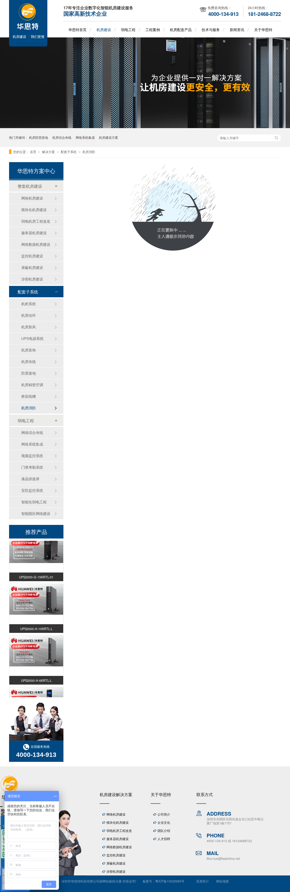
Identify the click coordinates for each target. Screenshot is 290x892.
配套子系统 (69, 151)
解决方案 (49, 151)
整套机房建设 (30, 186)
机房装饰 (28, 350)
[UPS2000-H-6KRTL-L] (36, 647)
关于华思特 (263, 29)
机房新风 (28, 326)
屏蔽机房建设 (32, 267)
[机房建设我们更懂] (28, 45)
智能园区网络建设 (35, 513)
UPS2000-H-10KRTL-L (36, 625)
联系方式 (204, 794)
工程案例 (152, 29)
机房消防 (88, 151)
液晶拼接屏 (30, 478)
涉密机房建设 (32, 279)
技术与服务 (211, 29)
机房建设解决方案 (116, 794)
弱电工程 (128, 29)
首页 (33, 151)
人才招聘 (163, 838)
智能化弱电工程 (34, 501)
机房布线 (28, 361)
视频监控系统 (32, 455)
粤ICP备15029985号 (169, 881)
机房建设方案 (108, 137)
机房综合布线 (61, 137)
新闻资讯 (237, 29)
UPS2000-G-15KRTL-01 (36, 574)
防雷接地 (28, 373)
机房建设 (104, 29)
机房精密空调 (32, 384)
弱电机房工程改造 (35, 221)
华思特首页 (77, 29)
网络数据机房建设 (35, 244)
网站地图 (222, 881)
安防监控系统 (32, 490)
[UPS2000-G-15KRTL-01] (36, 544)
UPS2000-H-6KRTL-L (36, 677)
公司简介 (163, 814)
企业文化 (163, 822)
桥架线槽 (28, 396)
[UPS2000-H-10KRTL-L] (36, 596)
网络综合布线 (32, 432)
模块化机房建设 (34, 209)
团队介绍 (163, 830)
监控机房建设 (32, 255)
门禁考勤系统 (32, 467)
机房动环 (28, 315)
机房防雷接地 (38, 137)
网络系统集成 (85, 137)
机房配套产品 (181, 29)
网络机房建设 (32, 198)
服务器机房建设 (34, 232)
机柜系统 (28, 303)
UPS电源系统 (32, 338)
